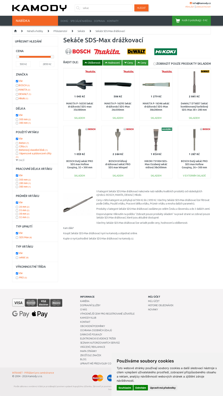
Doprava (99, 21)
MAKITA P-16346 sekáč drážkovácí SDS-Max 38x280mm (156, 106)
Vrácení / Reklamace (92, 346)
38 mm (24, 213)
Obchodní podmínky (92, 326)
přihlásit (189, 7)
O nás (83, 309)
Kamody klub (88, 317)
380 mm (25, 122)
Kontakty (112, 21)
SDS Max (25, 237)
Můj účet (153, 301)
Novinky (153, 309)
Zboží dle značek (90, 355)
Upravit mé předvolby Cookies (99, 363)
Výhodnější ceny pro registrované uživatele (107, 313)
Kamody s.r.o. (35, 376)
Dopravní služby (90, 305)
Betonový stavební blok (33, 150)
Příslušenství (60, 31)
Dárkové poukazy (91, 334)
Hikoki (23, 98)
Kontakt (85, 322)
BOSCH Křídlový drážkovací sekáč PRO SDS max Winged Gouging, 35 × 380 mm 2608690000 (117, 167)
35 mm (24, 210)
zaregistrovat (203, 7)
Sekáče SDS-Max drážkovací (110, 31)
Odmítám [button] (140, 387)
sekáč (24, 257)
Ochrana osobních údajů (96, 330)
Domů (64, 21)
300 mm (25, 119)
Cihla (23, 146)
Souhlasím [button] (124, 387)
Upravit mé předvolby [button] (163, 387)
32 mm (24, 217)
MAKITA (24, 89)
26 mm (24, 206)
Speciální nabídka (81, 21)
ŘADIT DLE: (71, 62)
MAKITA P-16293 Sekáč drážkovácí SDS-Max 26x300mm (117, 106)
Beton (24, 143)
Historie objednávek (161, 305)
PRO (23, 277)
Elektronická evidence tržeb (98, 338)
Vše (21, 81)
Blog (83, 359)
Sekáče (81, 31)
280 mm (25, 183)
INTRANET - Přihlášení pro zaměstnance (33, 372)
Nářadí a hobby (35, 31)
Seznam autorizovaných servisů (100, 342)
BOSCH (24, 85)
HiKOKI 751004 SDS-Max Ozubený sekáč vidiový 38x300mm (156, 164)
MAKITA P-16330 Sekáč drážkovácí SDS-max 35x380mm (79, 106)
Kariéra (84, 301)
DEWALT (25, 94)
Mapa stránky (88, 351)
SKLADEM (183, 63)
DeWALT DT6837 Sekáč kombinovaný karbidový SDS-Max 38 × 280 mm (194, 106)
